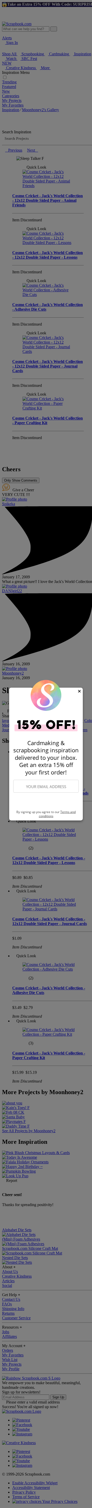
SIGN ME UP (46, 801)
